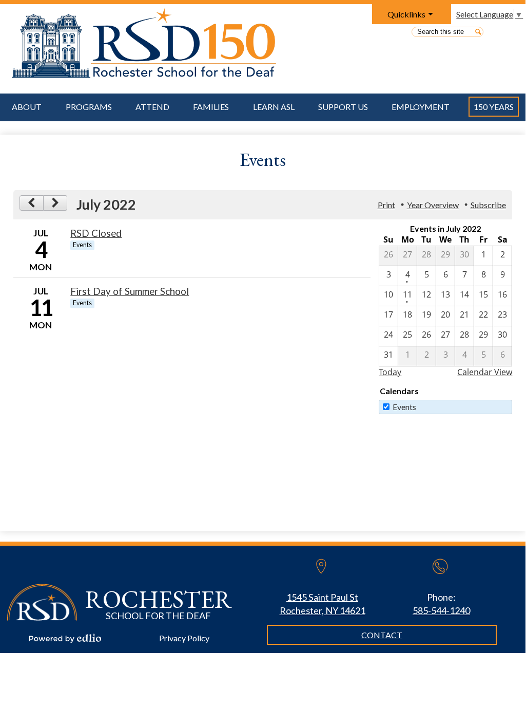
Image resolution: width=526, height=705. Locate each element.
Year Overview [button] (433, 205)
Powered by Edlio (65, 638)
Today (390, 372)
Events (404, 407)
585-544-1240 (441, 610)
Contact (381, 635)
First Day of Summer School (129, 291)
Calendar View (484, 372)
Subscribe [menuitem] (488, 205)
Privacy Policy (184, 638)
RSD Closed (96, 233)
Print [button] (386, 205)
